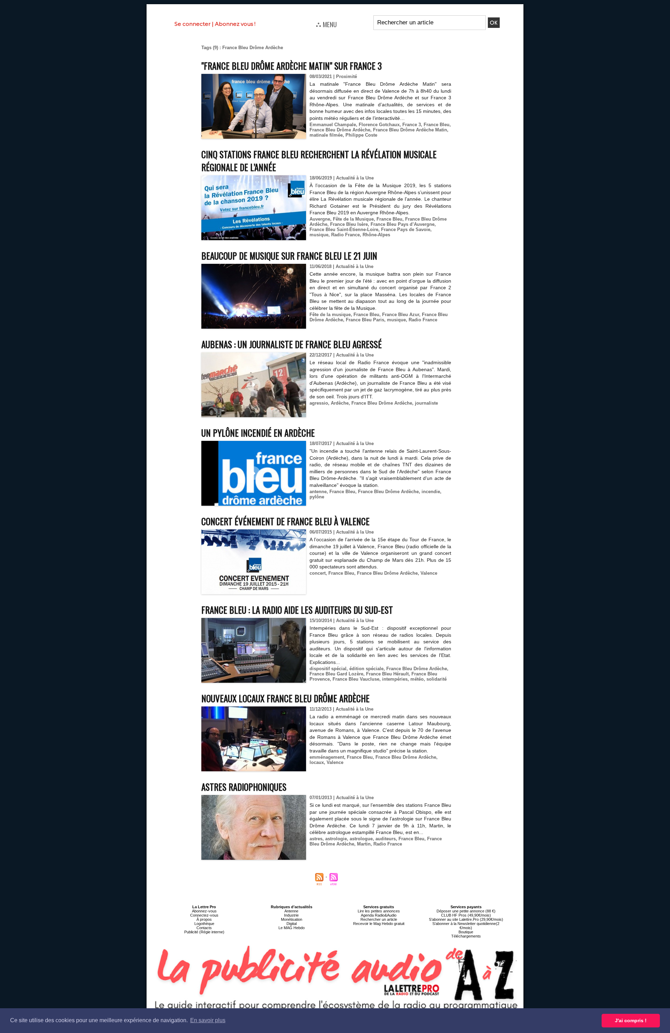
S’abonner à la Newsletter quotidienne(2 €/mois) (465, 925)
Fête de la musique (330, 314)
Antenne (291, 911)
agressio (319, 403)
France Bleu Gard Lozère (336, 673)
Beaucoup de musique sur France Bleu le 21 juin (289, 255)
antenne (318, 491)
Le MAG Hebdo (291, 928)
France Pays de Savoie (405, 229)
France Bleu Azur (400, 314)
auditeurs (385, 838)
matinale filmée (326, 135)
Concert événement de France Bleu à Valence (285, 521)
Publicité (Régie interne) (204, 932)
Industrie (291, 915)
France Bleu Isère (349, 224)
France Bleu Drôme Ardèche (340, 129)
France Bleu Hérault (387, 673)
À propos (204, 919)
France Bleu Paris (365, 319)
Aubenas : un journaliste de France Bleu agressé (291, 344)
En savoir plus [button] (207, 1020)
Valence (428, 573)
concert (318, 573)
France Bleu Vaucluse (356, 679)
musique (319, 234)
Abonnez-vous (204, 911)
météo (417, 679)
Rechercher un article (378, 919)
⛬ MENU (326, 24)
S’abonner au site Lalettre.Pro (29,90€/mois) (466, 919)
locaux (317, 762)
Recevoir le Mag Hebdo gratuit (378, 923)
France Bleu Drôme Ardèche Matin (410, 129)
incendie (431, 491)
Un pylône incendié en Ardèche (258, 432)
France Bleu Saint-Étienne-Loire (344, 229)
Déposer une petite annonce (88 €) (466, 911)
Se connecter (192, 24)
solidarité (436, 679)
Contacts (204, 928)
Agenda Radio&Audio (378, 915)
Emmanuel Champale (333, 124)
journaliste (426, 403)
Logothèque (204, 923)
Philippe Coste (361, 135)
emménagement (327, 757)
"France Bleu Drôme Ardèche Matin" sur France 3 (291, 65)
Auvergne (320, 219)
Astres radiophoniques (243, 786)
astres (316, 838)
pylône (317, 496)
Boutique (466, 932)
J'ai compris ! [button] (631, 1020)
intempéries (395, 679)
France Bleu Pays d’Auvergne (402, 224)
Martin (364, 844)
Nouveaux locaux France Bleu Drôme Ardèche (285, 698)
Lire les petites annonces (379, 911)
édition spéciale (366, 668)
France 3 (411, 124)
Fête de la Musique (353, 219)
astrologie (336, 838)
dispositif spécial (328, 668)
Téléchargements (466, 936)
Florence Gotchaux (379, 124)
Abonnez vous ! (235, 24)
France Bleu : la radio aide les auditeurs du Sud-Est (297, 609)
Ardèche (340, 403)
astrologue (361, 838)
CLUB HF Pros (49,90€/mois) (466, 915)
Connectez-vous (204, 915)
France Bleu (436, 124)
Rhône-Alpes (376, 234)
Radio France (345, 234)
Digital (291, 923)
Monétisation (291, 919)
